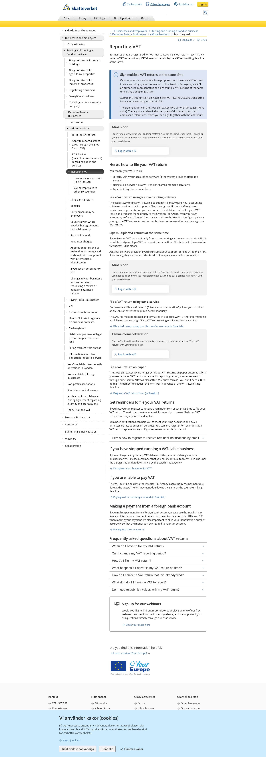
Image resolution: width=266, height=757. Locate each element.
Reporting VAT (79, 171)
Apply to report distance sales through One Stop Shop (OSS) (86, 144)
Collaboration (73, 445)
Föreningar (100, 18)
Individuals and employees (80, 30)
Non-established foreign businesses (81, 376)
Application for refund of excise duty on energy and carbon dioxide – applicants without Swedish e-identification (86, 255)
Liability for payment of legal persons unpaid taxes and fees (85, 338)
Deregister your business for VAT (132, 468)
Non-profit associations (81, 384)
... (111, 31)
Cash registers (77, 328)
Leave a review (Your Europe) (130, 653)
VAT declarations (79, 128)
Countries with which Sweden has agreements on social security (85, 225)
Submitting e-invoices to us (81, 431)
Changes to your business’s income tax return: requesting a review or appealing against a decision (86, 286)
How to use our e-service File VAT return (88, 179)
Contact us (71, 424)
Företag (82, 18)
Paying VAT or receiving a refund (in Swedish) (139, 497)
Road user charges (81, 241)
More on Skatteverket (77, 417)
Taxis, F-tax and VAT (78, 410)
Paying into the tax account (129, 529)
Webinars (70, 438)
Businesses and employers (80, 38)
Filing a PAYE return (82, 199)
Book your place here (138, 624)
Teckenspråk (134, 4)
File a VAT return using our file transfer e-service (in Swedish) (148, 326)
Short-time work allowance (82, 390)
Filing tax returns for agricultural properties (82, 72)
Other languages (160, 4)
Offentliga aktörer (123, 18)
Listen (204, 39)
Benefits (75, 205)
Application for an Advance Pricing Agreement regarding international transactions (84, 400)
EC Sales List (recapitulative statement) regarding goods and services (87, 160)
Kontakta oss (185, 4)
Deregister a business (81, 96)
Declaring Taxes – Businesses (78, 114)
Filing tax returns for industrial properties (81, 82)
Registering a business (82, 90)
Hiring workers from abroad (85, 348)
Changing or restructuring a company (85, 104)
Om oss (145, 18)
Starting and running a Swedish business (80, 52)
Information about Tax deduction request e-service (85, 355)
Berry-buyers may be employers (83, 213)
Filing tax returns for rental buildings (84, 62)
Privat (66, 18)
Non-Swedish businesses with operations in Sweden (84, 366)
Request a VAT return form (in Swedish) (136, 393)
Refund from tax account (83, 312)
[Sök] (205, 12)
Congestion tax (76, 44)
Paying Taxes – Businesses (84, 300)
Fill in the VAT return (84, 134)
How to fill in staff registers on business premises (84, 320)
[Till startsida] (80, 9)
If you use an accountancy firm (86, 270)
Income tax (77, 122)
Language (187, 39)
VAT (71, 306)
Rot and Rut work (81, 235)
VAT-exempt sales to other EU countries (85, 189)
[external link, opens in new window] (130, 668)
